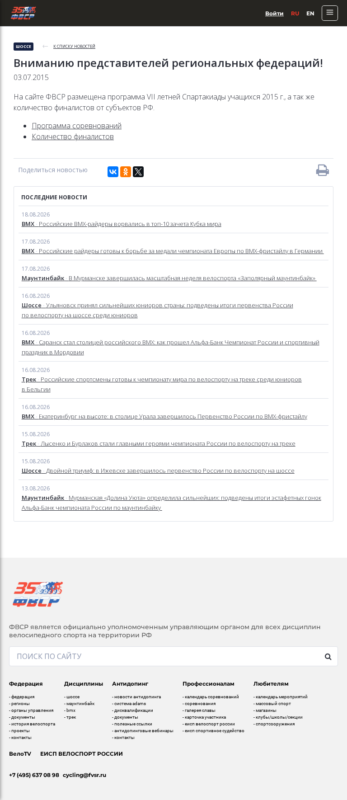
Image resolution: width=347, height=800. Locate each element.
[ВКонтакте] (113, 171)
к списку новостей (74, 46)
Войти (274, 13)
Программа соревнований (77, 126)
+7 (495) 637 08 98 (34, 775)
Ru (295, 13)
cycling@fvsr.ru (84, 775)
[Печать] (322, 170)
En (310, 13)
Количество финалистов (73, 136)
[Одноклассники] (125, 171)
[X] (138, 171)
